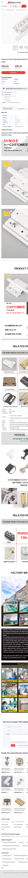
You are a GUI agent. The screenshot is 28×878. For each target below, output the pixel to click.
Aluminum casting (17, 827)
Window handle (4, 824)
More (2, 867)
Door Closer (21, 842)
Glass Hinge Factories (7, 858)
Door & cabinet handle (18, 824)
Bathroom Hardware (5, 827)
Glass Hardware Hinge (22, 862)
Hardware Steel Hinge (19, 858)
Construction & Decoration (10, 9)
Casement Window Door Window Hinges (10, 845)
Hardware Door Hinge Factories (20, 855)
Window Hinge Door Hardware (8, 862)
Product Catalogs (20, 821)
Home (2, 9)
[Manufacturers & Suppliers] (14, 2)
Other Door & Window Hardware (9, 842)
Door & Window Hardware (21, 9)
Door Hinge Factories (6, 855)
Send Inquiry (13, 72)
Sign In (3, 102)
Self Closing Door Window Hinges (9, 849)
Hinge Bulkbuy (5, 865)
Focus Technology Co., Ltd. (17, 872)
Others (2, 829)
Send (13, 745)
